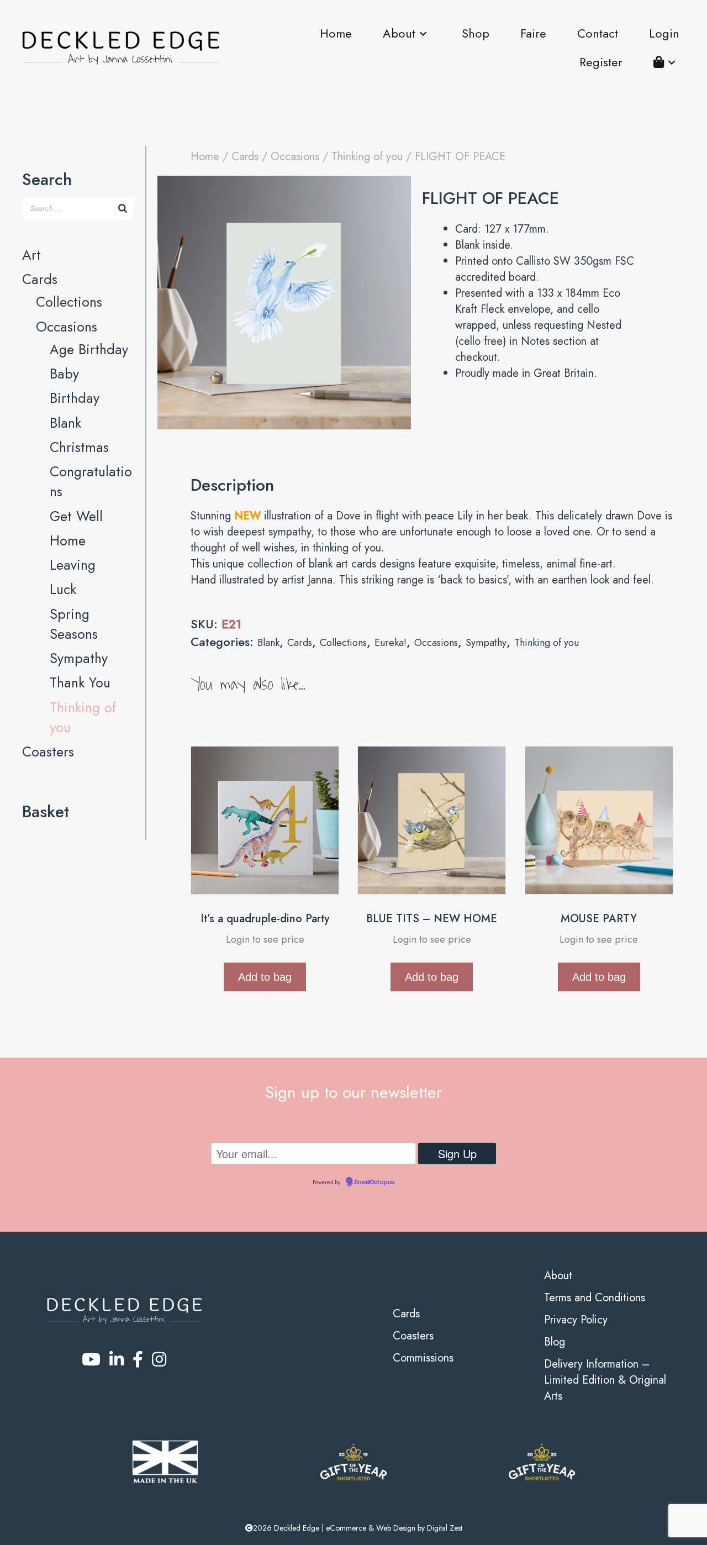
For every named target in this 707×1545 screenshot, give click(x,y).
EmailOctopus (374, 1182)
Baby (64, 373)
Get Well (76, 516)
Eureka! (390, 642)
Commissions (423, 1358)
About (558, 1276)
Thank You (80, 682)
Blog (554, 1342)
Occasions (66, 327)
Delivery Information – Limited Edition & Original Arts (605, 1380)
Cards (39, 279)
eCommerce (346, 1527)
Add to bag (265, 977)
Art (31, 255)
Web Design (395, 1527)
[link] (335, 33)
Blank (65, 423)
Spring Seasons (74, 624)
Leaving (73, 565)
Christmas (79, 447)
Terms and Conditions (594, 1298)
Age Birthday (89, 349)
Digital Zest (444, 1527)
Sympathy (79, 658)
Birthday (74, 398)
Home (68, 540)
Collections (69, 302)
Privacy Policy (576, 1320)
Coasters (48, 751)
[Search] (123, 208)
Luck (63, 589)
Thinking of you (367, 157)
